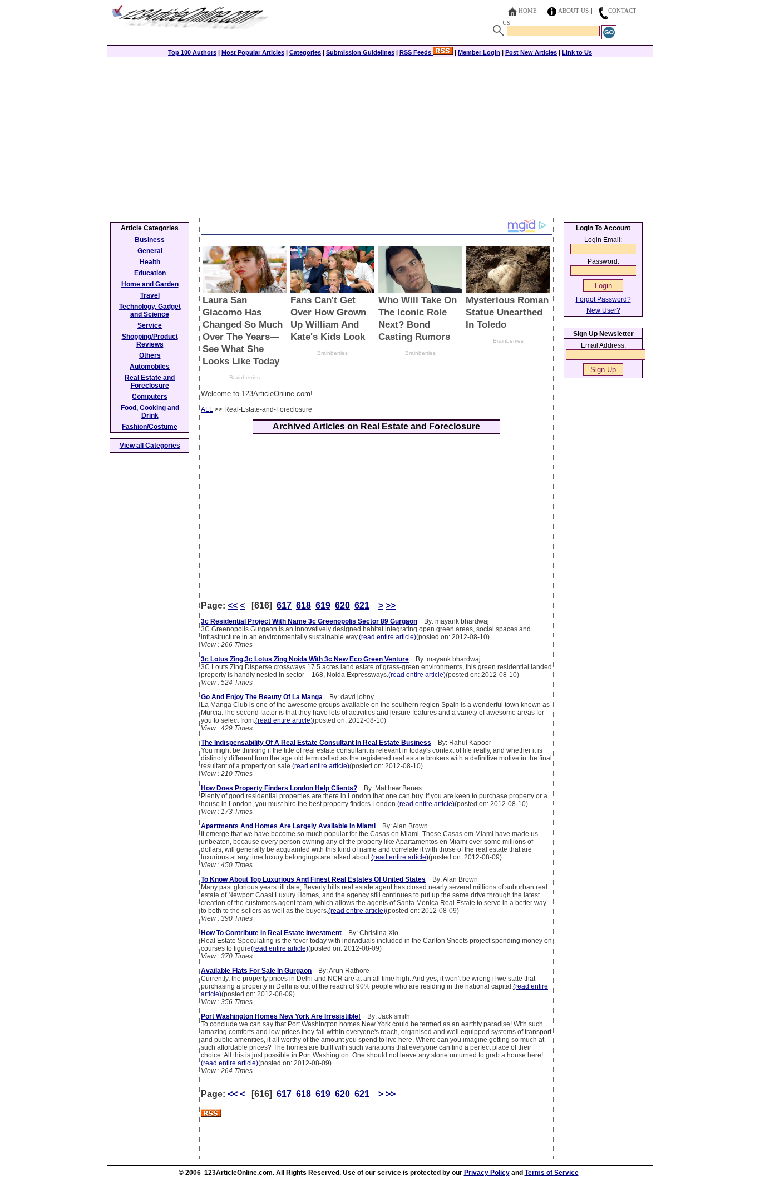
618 (303, 605)
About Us (573, 10)
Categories (305, 52)
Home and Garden (150, 284)
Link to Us (577, 52)
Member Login (479, 52)
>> (391, 605)
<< (233, 605)
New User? (603, 310)
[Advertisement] (380, 135)
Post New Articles (531, 52)
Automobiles (150, 366)
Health (150, 262)
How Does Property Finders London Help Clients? (279, 788)
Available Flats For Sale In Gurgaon (256, 971)
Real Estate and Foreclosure (150, 381)
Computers (149, 397)
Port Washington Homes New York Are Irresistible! (281, 1016)
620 (342, 605)
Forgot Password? (603, 299)
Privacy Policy (487, 1173)
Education (150, 273)
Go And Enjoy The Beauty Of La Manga (262, 697)
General (149, 251)
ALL (207, 409)
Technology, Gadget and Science (150, 310)
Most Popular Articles (252, 52)
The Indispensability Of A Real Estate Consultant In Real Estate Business (316, 743)
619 (322, 605)
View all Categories (150, 445)
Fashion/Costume (149, 427)
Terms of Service (552, 1173)
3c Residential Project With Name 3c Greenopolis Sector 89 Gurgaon (309, 621)
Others (150, 355)
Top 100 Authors (192, 52)
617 (284, 605)
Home (528, 10)
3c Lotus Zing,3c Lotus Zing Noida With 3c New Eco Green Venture (305, 659)
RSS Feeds (416, 52)
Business (150, 240)
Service (149, 325)
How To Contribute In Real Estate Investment (271, 933)
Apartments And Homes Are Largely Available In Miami (288, 826)
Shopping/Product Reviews (150, 340)
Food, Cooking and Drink (150, 411)
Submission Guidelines (360, 52)
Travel (150, 295)
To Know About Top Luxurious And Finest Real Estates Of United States (313, 879)
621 (361, 605)
